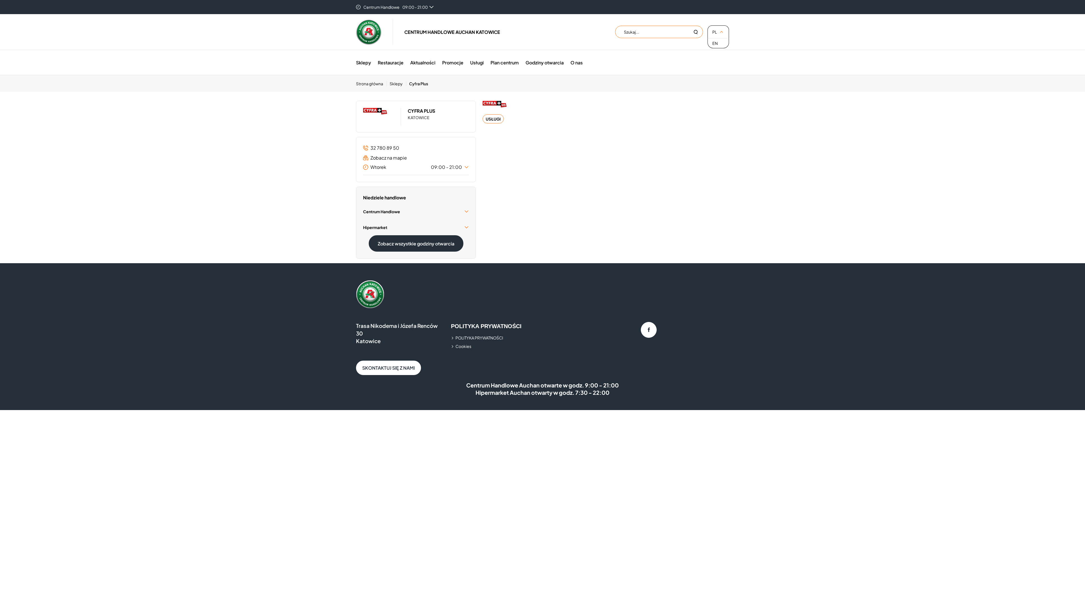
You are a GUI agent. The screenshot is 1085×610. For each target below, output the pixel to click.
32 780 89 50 (384, 148)
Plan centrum (505, 63)
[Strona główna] (368, 32)
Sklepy (363, 63)
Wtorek (416, 167)
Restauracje (390, 63)
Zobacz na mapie (388, 158)
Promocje (452, 63)
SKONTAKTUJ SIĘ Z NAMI (388, 368)
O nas (576, 63)
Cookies (463, 346)
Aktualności (422, 63)
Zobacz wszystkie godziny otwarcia (416, 244)
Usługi (477, 63)
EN (715, 43)
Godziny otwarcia (545, 63)
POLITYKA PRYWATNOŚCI (479, 337)
